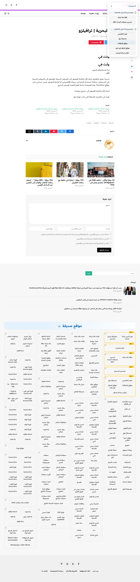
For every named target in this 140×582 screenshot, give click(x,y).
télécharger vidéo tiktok (20, 545)
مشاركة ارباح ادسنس (112, 337)
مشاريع (46, 365)
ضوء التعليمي (127, 380)
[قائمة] (5, 13)
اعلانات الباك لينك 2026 (79, 364)
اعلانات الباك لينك (79, 349)
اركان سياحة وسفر (120, 392)
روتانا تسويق (127, 450)
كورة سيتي (46, 512)
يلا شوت (61, 381)
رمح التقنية (127, 467)
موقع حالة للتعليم (94, 385)
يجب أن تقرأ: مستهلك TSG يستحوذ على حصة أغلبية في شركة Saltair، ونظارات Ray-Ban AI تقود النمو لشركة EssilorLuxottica (75, 288)
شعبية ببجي (94, 504)
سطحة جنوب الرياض (61, 476)
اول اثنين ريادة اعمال (127, 337)
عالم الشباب (119, 348)
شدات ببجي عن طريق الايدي (79, 462)
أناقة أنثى (112, 438)
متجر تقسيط (79, 439)
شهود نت (112, 472)
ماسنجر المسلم (120, 371)
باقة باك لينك (127, 357)
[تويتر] (132, 60)
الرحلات (103, 123)
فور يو (79, 482)
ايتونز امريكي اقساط (79, 476)
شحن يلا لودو (94, 497)
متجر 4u (94, 461)
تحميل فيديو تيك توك (12, 532)
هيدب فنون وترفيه (94, 393)
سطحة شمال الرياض (61, 468)
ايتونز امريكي (79, 417)
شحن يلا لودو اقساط (79, 426)
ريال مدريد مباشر (61, 395)
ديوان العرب (61, 365)
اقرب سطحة (46, 474)
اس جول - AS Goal (13, 399)
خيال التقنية (127, 416)
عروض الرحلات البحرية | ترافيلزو (98, 109)
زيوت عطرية (94, 13)
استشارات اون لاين (112, 456)
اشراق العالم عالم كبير (79, 357)
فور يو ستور (79, 453)
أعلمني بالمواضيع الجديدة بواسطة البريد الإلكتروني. (92, 243)
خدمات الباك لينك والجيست (60, 337)
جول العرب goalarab (61, 518)
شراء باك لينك (94, 336)
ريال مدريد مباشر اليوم (28, 337)
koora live (13, 374)
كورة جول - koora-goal (27, 368)
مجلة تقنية (94, 377)
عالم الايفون (127, 428)
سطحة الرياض (60, 455)
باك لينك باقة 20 (46, 345)
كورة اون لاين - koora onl (27, 392)
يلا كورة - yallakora (12, 392)
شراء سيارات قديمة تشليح (53, 503)
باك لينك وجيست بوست (94, 371)
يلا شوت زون (27, 517)
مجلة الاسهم (127, 421)
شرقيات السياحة (112, 483)
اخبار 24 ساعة (79, 384)
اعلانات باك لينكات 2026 (20, 503)
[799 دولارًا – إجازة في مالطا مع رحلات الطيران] (70, 169)
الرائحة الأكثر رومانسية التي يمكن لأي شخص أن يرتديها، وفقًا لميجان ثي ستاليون (93, 309)
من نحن (95, 571)
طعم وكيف (127, 472)
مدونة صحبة (127, 482)
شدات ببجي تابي (79, 411)
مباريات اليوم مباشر (61, 387)
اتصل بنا (45, 571)
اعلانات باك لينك (61, 371)
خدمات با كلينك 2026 (60, 359)
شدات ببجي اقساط (94, 404)
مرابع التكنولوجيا (112, 410)
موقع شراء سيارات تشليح (46, 490)
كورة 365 (61, 512)
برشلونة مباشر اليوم (12, 337)
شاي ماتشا (94, 535)
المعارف (127, 462)
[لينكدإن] (132, 66)
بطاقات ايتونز (79, 504)
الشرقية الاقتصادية (112, 422)
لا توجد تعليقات (104, 36)
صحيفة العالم (79, 392)
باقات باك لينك (79, 341)
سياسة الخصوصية (56, 571)
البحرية (111, 123)
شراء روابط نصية (94, 342)
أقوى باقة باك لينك (46, 352)
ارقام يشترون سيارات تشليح (61, 497)
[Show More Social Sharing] (86, 42)
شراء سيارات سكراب (46, 483)
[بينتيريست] (132, 72)
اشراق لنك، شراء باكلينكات (94, 349)
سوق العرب (61, 344)
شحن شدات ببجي (94, 490)
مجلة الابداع (112, 450)
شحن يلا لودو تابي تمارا (79, 469)
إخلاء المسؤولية (85, 571)
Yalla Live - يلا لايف (12, 385)
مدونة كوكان (112, 428)
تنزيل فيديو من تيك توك (27, 532)
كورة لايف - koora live (28, 478)
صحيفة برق (112, 380)
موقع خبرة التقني (127, 439)
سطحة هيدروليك (45, 461)
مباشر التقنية (112, 477)
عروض (89, 123)
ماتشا (79, 530)
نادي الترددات (127, 455)
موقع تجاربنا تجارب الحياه (46, 359)
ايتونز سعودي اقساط (94, 426)
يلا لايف (53, 524)
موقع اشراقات (127, 385)
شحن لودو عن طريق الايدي (79, 498)
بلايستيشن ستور (94, 510)
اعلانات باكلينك (46, 370)
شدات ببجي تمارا (79, 404)
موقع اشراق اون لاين (112, 386)
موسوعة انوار (127, 489)
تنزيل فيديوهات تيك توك (27, 539)
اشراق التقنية (112, 402)
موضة (83, 13)
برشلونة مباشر (46, 386)
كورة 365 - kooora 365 (27, 399)
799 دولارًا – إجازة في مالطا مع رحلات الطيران (70, 181)
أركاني (127, 477)
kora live (12, 410)
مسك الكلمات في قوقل (127, 403)
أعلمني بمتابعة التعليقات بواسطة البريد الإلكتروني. (92, 239)
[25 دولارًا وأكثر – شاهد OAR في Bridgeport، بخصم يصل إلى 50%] (100, 169)
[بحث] (8, 13)
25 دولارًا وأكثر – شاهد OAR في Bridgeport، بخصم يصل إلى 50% (101, 182)
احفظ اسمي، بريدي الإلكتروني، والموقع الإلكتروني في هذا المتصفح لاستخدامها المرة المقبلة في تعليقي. (75, 234)
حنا (94, 530)
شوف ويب (112, 416)
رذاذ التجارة (112, 467)
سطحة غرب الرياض (46, 468)
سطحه (45, 455)
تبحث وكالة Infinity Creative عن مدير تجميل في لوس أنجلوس (99, 300)
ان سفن (127, 409)
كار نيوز (112, 433)
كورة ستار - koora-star (12, 361)
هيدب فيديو (112, 462)
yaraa (98, 140)
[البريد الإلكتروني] (132, 77)
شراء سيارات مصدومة (46, 497)
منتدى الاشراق (94, 363)
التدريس (94, 356)
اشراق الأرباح (112, 489)
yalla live (20, 351)
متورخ (127, 445)
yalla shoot (46, 381)
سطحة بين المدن (61, 461)
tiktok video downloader (13, 539)
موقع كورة (20, 448)
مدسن (112, 445)
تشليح (61, 482)
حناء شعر (79, 523)
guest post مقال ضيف (46, 337)
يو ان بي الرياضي (79, 378)
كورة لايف (27, 415)
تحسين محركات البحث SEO (112, 359)
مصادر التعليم (79, 370)
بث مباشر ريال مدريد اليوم (46, 518)
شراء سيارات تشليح (60, 490)
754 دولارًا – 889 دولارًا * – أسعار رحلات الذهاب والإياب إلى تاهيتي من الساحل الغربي (39, 182)
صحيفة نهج (127, 433)
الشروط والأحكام (71, 571)
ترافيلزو (96, 123)
